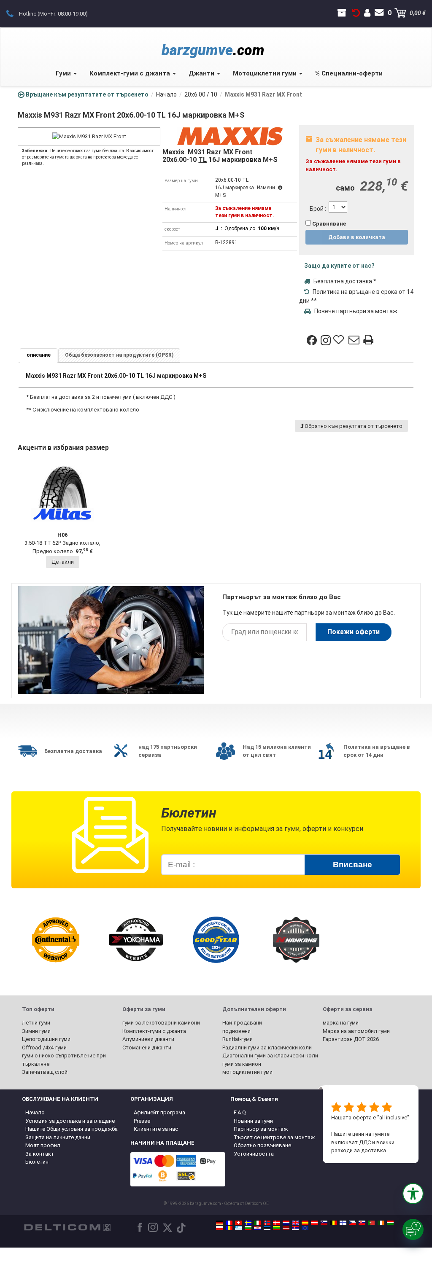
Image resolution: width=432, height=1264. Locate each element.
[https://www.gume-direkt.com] (324, 1223)
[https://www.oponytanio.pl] (219, 1228)
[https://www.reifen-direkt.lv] (286, 1228)
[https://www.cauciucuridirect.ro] (229, 1228)
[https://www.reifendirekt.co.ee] (267, 1228)
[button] (413, 1193)
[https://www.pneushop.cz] (352, 1223)
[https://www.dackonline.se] (248, 1223)
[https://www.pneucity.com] (371, 1223)
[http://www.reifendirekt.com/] (305, 1228)
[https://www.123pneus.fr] (229, 1223)
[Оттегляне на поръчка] (356, 13)
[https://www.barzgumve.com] (248, 1228)
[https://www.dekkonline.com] (267, 1223)
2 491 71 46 (15, 13)
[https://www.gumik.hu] (390, 1223)
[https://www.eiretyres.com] (381, 1223)
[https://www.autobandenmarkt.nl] (286, 1223)
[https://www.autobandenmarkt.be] (333, 1223)
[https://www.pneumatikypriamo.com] (362, 1223)
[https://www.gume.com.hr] (257, 1228)
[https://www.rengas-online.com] (343, 1223)
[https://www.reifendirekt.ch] (238, 1223)
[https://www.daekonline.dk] (276, 1223)
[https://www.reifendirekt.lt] (276, 1228)
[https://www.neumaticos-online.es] (305, 1223)
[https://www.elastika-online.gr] (238, 1228)
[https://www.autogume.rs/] (295, 1228)
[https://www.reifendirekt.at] (314, 1223)
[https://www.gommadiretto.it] (257, 1223)
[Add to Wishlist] (339, 340)
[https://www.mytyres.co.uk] (295, 1223)
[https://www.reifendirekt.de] (219, 1223)
